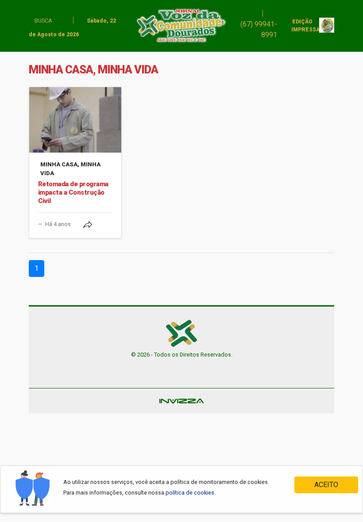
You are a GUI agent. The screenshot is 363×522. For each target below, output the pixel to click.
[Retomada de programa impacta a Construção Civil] (75, 120)
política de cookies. (191, 492)
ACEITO (326, 484)
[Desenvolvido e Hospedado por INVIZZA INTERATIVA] (181, 400)
